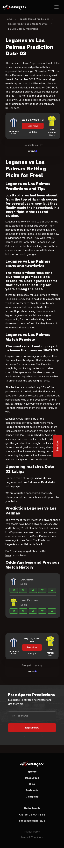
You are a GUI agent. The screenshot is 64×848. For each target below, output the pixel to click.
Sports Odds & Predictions (34, 19)
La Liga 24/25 (17, 299)
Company (32, 796)
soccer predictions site (39, 493)
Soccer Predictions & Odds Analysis (27, 23)
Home (8, 19)
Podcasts (32, 790)
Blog (32, 784)
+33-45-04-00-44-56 (32, 814)
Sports (32, 771)
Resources (32, 778)
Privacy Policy (32, 831)
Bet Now (32, 126)
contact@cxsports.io (32, 820)
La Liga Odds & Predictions (23, 28)
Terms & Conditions (32, 837)
